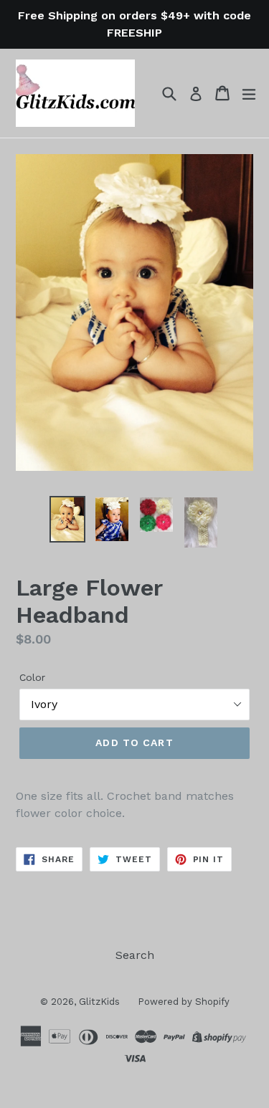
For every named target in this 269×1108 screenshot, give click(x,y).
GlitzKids (99, 1001)
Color (32, 677)
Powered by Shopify (184, 1001)
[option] (67, 519)
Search (134, 955)
